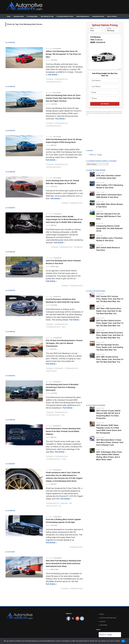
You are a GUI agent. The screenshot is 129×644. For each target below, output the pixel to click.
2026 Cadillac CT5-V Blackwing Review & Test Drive (109, 186)
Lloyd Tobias (54, 60)
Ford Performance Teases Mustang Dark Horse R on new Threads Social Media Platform (63, 431)
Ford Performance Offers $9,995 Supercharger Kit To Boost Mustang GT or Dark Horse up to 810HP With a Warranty (64, 219)
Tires (59, 506)
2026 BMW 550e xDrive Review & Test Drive (109, 205)
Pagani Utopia (64, 503)
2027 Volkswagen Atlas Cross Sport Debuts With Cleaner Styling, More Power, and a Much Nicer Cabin (109, 456)
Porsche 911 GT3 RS (51, 506)
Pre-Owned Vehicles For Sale (65, 16)
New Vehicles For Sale (47, 16)
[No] (126, 641)
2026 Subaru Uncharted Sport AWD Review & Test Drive (109, 195)
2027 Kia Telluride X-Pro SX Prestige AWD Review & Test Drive (108, 216)
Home (8, 16)
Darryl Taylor (54, 186)
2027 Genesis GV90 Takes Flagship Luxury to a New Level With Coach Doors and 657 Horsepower (108, 429)
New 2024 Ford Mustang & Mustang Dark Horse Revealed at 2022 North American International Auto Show (63, 563)
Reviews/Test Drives (98, 16)
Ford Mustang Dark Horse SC (53, 81)
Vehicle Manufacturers (82, 16)
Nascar (64, 327)
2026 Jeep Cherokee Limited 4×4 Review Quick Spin (108, 176)
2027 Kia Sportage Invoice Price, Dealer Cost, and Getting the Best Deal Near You (109, 347)
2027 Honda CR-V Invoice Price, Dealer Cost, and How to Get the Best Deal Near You (109, 299)
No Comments (57, 48)
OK (123, 641)
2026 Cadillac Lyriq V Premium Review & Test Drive (109, 239)
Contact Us (102, 621)
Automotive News (19, 16)
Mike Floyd (53, 145)
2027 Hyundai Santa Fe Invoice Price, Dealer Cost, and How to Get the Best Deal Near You (109, 335)
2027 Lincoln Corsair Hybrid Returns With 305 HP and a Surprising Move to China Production (108, 414)
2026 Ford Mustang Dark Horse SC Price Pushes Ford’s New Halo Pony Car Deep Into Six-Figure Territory (63, 98)
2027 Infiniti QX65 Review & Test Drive (108, 248)
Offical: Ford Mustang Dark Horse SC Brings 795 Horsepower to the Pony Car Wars (63, 54)
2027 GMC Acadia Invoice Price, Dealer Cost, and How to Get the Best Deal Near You (109, 359)
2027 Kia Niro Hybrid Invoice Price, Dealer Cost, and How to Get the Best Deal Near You (109, 323)
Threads (64, 459)
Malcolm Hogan (55, 266)
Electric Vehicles (112, 16)
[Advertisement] (84, 7)
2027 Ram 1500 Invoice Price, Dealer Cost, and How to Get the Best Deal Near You (108, 311)
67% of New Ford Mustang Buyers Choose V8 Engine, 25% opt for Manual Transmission (64, 343)
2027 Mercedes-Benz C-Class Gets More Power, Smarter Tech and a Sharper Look (109, 442)
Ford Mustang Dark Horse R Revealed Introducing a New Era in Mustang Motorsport (62, 387)
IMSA (63, 415)
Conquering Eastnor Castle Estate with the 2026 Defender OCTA (109, 228)
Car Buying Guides (32, 16)
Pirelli (70, 503)
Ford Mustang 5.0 (59, 368)
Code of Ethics (103, 625)
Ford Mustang (49, 79)
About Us (102, 614)
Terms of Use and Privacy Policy (108, 618)
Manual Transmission (51, 371)
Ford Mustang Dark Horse (61, 79)
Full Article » (53, 74)
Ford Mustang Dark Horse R (53, 327)
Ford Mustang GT (78, 247)
